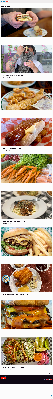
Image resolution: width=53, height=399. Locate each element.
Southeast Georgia (9, 113)
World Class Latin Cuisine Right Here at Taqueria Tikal (13, 367)
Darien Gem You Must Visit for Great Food (11, 330)
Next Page (50, 373)
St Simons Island (10, 150)
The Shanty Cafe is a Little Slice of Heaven (11, 39)
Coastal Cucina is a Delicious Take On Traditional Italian (14, 221)
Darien (9, 332)
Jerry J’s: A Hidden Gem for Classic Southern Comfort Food (14, 112)
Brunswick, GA (10, 77)
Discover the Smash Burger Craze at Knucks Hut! (12, 257)
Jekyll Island (9, 223)
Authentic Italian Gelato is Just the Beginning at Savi (13, 75)
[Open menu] (51, 1)
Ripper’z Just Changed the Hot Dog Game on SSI (12, 148)
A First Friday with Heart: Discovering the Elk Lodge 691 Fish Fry (15, 294)
